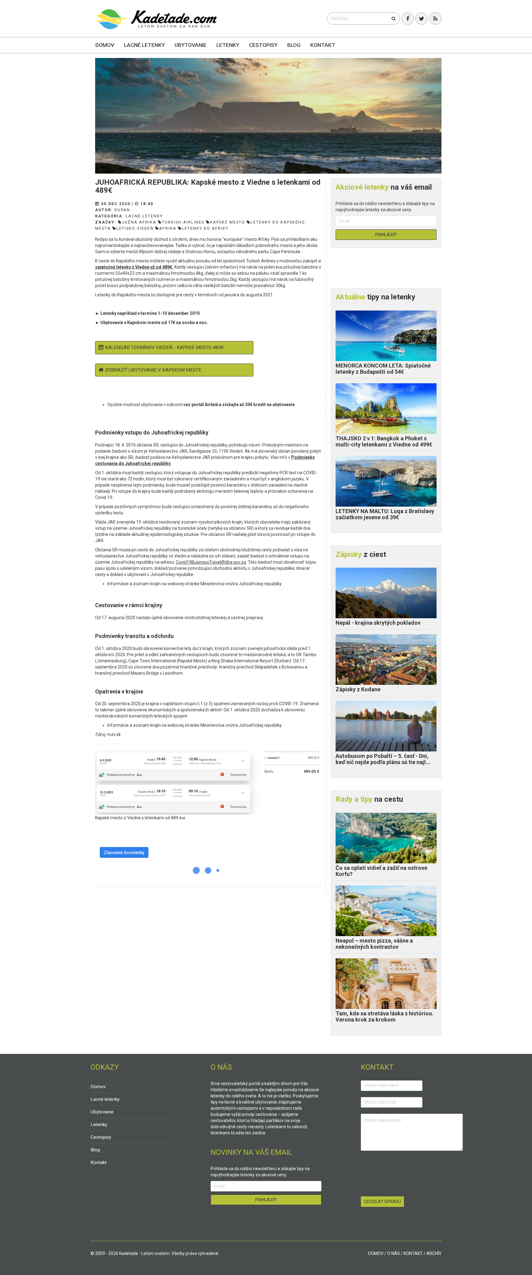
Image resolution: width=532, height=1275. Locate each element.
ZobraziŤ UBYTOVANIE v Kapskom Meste (153, 370)
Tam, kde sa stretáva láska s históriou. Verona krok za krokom (384, 1016)
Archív (433, 1253)
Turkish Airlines (183, 222)
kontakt (413, 1253)
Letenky (227, 45)
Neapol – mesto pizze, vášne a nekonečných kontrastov (374, 943)
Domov (104, 45)
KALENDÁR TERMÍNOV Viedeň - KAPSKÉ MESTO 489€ (164, 347)
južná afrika (139, 222)
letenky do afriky (205, 228)
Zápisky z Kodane (358, 689)
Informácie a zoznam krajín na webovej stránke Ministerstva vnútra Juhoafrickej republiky (194, 583)
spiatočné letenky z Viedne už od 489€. (134, 267)
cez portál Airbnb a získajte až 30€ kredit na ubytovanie (239, 404)
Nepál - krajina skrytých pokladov (378, 622)
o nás (393, 1253)
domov (376, 1253)
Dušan (122, 210)
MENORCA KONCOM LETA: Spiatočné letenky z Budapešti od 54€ (383, 368)
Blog (293, 45)
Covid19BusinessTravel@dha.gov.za (211, 562)
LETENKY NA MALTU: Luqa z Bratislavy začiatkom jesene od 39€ (385, 514)
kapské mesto (227, 222)
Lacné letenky (144, 45)
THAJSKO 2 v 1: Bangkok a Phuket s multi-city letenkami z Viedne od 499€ (384, 441)
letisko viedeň (135, 228)
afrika (167, 228)
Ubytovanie (191, 45)
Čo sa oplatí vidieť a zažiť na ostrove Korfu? (381, 871)
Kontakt (322, 45)
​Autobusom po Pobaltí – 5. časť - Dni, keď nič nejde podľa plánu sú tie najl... (383, 759)
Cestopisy (263, 45)
